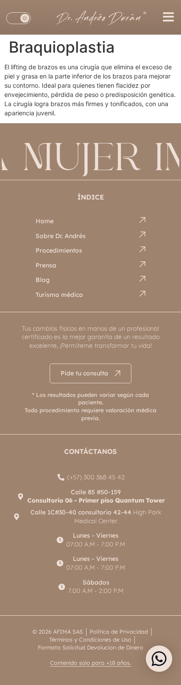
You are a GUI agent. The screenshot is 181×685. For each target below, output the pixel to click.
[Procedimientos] (142, 249)
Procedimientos (59, 250)
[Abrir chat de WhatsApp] (159, 659)
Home (45, 221)
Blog (43, 280)
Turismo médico (59, 295)
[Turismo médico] (142, 293)
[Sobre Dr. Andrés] (142, 234)
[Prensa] (142, 264)
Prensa (46, 265)
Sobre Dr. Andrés (61, 236)
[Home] (142, 220)
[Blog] (142, 279)
